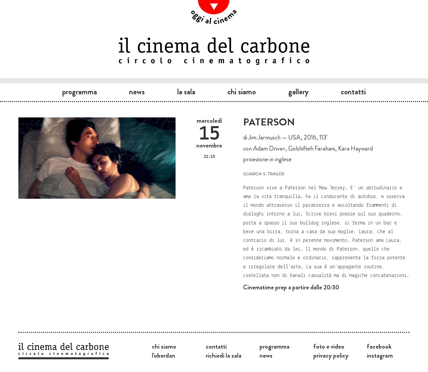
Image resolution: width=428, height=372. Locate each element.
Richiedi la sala (223, 355)
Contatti (353, 91)
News (137, 91)
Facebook (379, 346)
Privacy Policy (330, 355)
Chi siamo (241, 91)
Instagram (380, 355)
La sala (186, 91)
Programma (79, 91)
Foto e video (328, 346)
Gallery (298, 91)
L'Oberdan (163, 355)
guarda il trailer (263, 173)
